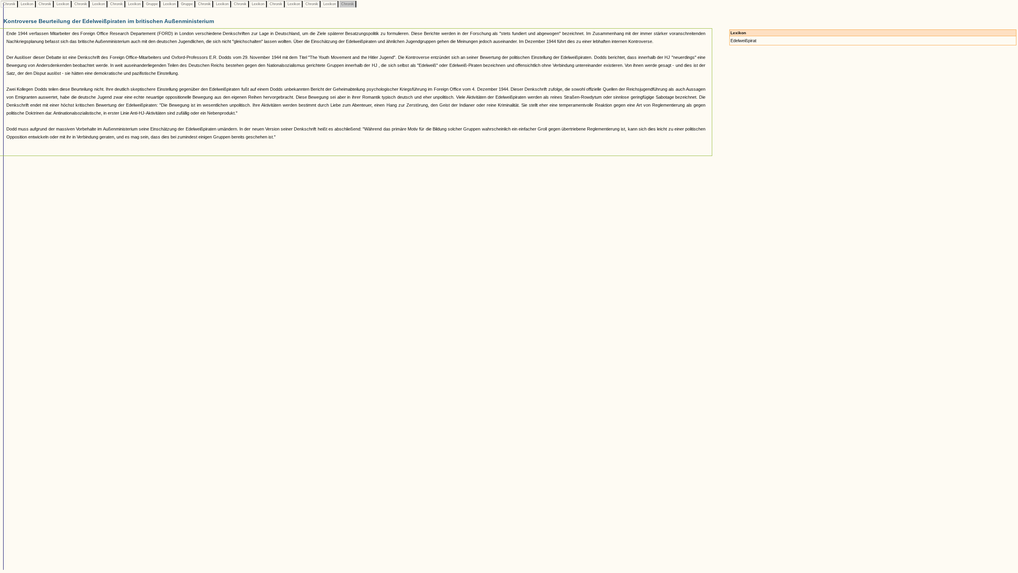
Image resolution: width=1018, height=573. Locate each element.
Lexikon (27, 4)
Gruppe (152, 4)
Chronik (9, 4)
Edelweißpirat (743, 40)
